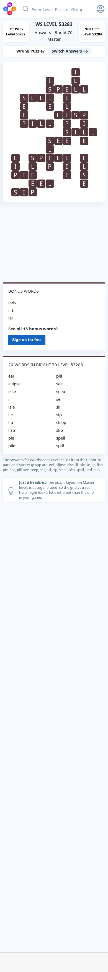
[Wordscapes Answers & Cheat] (9, 9)
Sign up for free (27, 339)
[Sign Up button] (100, 9)
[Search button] (25, 9)
